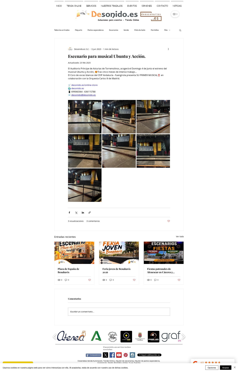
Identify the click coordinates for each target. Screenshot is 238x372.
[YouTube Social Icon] (119, 355)
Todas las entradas (61, 30)
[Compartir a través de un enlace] (89, 212)
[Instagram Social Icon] (132, 355)
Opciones (212, 367)
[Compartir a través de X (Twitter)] (76, 212)
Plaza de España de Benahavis (68, 270)
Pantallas (155, 30)
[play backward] (55, 336)
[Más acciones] (168, 49)
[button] (180, 30)
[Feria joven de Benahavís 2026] (119, 253)
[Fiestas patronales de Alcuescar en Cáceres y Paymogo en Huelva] (164, 253)
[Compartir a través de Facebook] (69, 212)
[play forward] (183, 336)
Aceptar (225, 367)
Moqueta (78, 30)
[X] (105, 355)
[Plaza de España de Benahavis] (74, 253)
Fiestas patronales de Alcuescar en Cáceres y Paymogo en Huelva (160, 270)
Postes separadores (96, 30)
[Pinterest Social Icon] (125, 355)
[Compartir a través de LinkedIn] (83, 212)
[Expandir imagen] (85, 116)
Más (165, 30)
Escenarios (113, 30)
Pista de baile (139, 30)
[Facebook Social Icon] (112, 355)
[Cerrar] (234, 367)
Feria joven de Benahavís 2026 (116, 270)
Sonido (126, 30)
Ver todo (180, 236)
